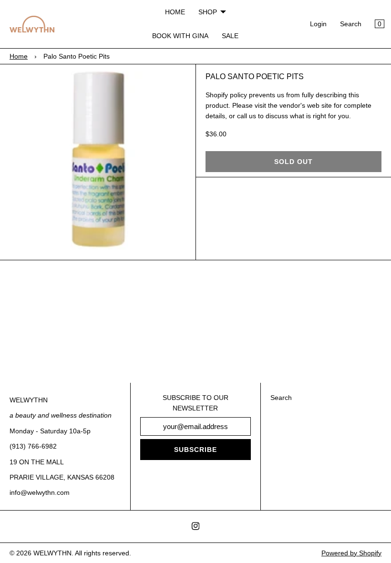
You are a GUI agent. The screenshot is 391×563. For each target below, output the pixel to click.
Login (318, 24)
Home (19, 56)
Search (350, 24)
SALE (230, 36)
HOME (175, 12)
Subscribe (195, 449)
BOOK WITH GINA (180, 36)
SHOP (207, 12)
